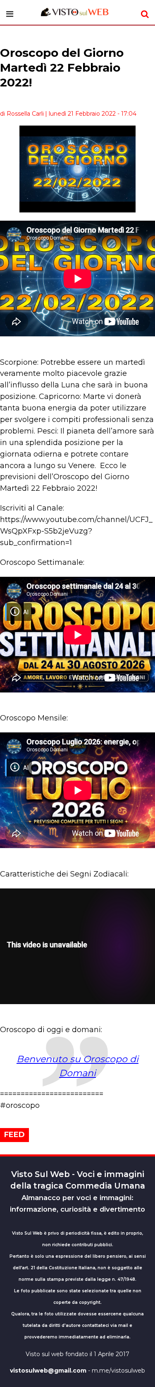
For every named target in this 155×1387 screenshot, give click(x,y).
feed (14, 1134)
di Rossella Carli (22, 113)
